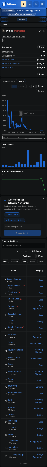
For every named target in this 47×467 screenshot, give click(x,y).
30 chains (12, 443)
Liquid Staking (36, 343)
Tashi (10, 379)
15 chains (11, 360)
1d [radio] (17, 251)
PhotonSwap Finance (16, 392)
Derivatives (38, 409)
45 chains (12, 436)
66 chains (12, 457)
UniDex (11, 407)
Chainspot (13, 440)
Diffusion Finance (15, 285)
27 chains (12, 402)
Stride (11, 342)
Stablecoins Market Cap (13, 171)
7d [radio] (21, 251)
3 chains (11, 395)
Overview (21, 19)
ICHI (10, 400)
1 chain (9, 281)
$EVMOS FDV (8, 67)
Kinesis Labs (13, 299)
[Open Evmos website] (39, 31)
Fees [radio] (5, 261)
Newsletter (13, 214)
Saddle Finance (15, 327)
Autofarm (12, 334)
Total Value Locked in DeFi (13, 37)
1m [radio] (26, 251)
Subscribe (20, 233)
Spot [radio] (24, 261)
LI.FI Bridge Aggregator (17, 455)
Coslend (11, 320)
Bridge (40, 415)
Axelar (11, 434)
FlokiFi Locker (14, 357)
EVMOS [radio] (21, 86)
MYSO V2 (12, 386)
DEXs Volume (8, 144)
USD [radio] (14, 86)
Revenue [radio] (14, 261)
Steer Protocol (14, 371)
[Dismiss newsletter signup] (43, 198)
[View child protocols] (3, 409)
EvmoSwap (12, 292)
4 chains (12, 417)
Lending (39, 321)
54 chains (12, 450)
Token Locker (37, 358)
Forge (10, 364)
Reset (41, 261)
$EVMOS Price (8, 59)
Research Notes (15, 220)
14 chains (11, 410)
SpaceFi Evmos (14, 314)
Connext (12, 427)
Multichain (13, 447)
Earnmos (11, 306)
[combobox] (36, 4)
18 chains (11, 345)
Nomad (12, 414)
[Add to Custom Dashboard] (33, 86)
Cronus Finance (14, 279)
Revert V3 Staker (15, 350)
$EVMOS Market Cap (11, 63)
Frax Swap (12, 421)
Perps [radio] (32, 261)
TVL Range (27, 256)
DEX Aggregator (36, 441)
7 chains (11, 329)
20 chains (11, 337)
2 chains (11, 309)
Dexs (41, 280)
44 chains (12, 374)
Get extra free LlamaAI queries (20, 14)
